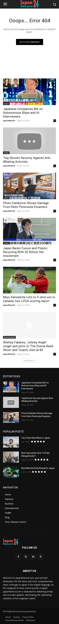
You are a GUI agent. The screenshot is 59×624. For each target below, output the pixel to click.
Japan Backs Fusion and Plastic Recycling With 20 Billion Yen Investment (25, 252)
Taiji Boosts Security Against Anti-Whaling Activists (27, 159)
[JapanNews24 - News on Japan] (29, 542)
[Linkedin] (33, 557)
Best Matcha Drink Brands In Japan (38, 468)
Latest (6, 104)
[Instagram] (26, 557)
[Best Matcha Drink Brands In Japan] (11, 472)
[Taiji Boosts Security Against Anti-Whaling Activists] (29, 140)
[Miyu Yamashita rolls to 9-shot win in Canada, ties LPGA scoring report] (29, 280)
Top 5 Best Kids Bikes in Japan (35, 438)
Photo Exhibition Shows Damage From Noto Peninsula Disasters (26, 205)
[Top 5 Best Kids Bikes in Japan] (11, 442)
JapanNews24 (9, 120)
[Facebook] (18, 557)
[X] (41, 557)
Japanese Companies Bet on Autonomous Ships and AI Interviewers (23, 112)
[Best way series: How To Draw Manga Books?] (11, 457)
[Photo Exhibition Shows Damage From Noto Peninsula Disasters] (29, 186)
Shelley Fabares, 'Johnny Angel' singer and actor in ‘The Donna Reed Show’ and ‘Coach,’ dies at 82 (28, 346)
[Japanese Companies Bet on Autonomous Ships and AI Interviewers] (29, 91)
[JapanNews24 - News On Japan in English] (29, 3)
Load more (28, 360)
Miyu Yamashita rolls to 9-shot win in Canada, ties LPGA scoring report (29, 299)
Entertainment (9, 337)
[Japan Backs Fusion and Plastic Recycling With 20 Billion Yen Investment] (29, 231)
